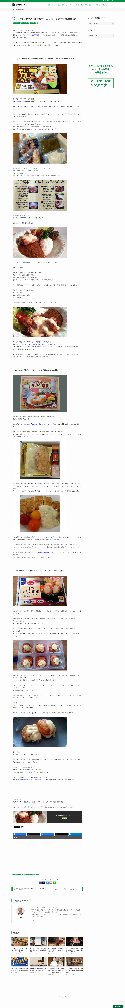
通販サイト (76, 552)
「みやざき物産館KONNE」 (42, 552)
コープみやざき (28, 777)
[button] (40, 883)
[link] (33, 920)
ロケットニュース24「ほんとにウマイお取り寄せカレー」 (34, 106)
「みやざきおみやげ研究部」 (31, 35)
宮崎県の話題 (33, 22)
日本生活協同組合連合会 (25, 779)
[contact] (112, 1)
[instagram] (108, 1)
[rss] (110, 1)
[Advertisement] (47, 856)
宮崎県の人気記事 (25, 22)
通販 (42, 344)
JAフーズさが (44, 779)
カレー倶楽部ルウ (18, 101)
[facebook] (103, 1)
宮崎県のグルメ (16, 22)
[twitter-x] (106, 1)
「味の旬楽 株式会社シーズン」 (41, 424)
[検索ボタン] (112, 5)
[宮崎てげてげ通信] (18, 5)
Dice (20, 917)
